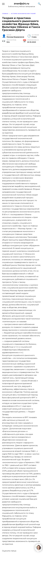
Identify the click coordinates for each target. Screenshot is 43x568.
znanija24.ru (21, 3)
